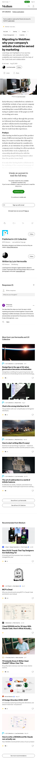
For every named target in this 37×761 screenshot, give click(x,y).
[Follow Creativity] (26, 35)
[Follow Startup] (19, 31)
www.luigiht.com (20, 271)
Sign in (33, 2)
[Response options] (33, 305)
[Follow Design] (28, 31)
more (16, 318)
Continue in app (18, 191)
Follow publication (18, 12)
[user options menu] (33, 6)
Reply (7, 322)
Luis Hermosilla (10, 67)
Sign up (27, 2)
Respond (30, 296)
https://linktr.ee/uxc (12, 247)
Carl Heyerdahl (21, 96)
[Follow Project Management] (16, 35)
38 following (14, 264)
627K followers (6, 242)
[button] (18, 87)
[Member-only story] (3, 378)
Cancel (24, 296)
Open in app (5, 2)
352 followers (6, 264)
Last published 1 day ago (19, 242)
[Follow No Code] (10, 31)
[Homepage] (7, 6)
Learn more (11, 21)
